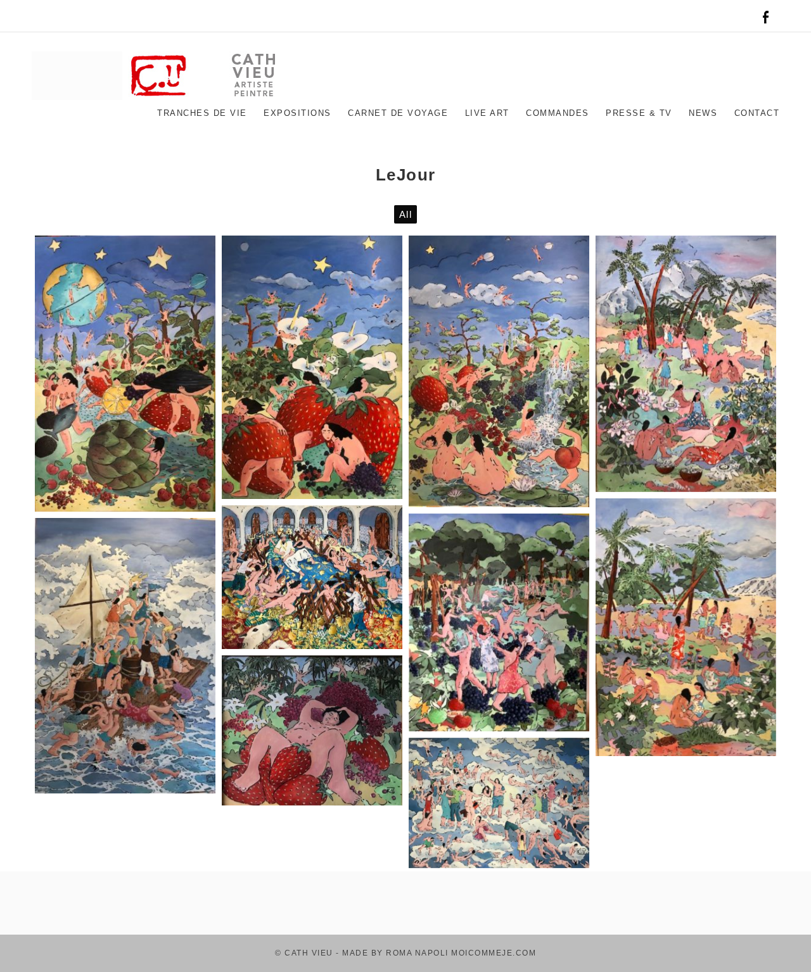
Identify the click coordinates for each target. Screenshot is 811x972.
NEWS (703, 113)
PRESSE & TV (639, 113)
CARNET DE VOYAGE (398, 113)
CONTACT (757, 113)
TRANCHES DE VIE (202, 113)
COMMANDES (557, 113)
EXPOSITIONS (297, 113)
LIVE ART (487, 113)
